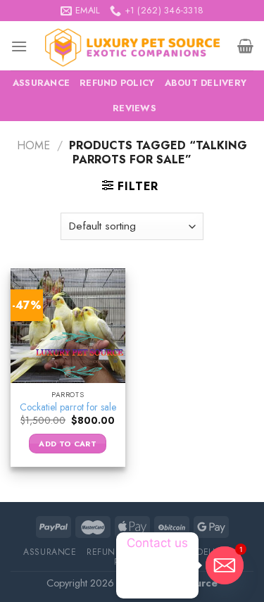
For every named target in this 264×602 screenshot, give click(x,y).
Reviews (134, 108)
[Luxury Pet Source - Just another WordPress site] (132, 45)
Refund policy (117, 82)
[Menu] (19, 46)
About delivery (206, 82)
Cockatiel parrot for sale (68, 407)
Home (33, 145)
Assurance (41, 82)
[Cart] (245, 45)
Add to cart (67, 443)
